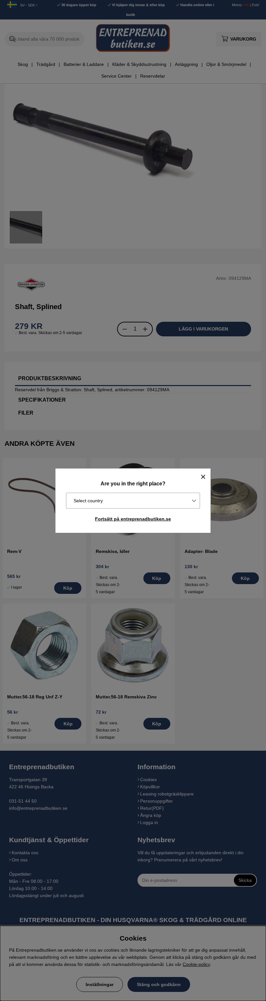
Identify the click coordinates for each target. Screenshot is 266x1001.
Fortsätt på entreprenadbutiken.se (133, 518)
